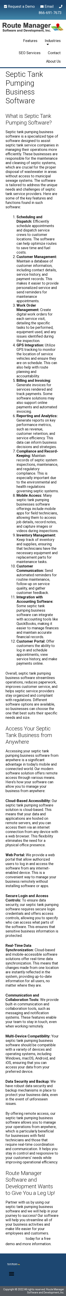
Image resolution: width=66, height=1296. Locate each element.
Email (51, 6)
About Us (53, 61)
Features (30, 40)
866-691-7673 (50, 12)
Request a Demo (23, 6)
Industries (53, 40)
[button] (11, 1274)
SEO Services (30, 53)
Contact (54, 53)
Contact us (15, 1238)
